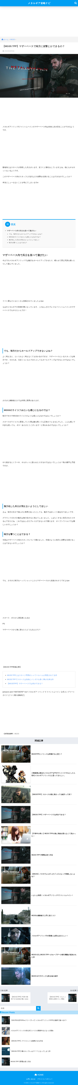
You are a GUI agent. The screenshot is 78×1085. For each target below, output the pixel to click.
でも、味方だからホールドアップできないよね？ (25, 234)
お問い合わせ (30, 1079)
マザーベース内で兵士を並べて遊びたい (21, 231)
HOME (40, 1075)
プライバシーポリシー (45, 1079)
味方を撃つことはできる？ (18, 242)
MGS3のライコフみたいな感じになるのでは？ (25, 237)
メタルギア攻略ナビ (39, 3)
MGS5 (17, 734)
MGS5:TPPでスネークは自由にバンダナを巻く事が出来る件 (30, 679)
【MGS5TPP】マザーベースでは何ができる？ (25, 684)
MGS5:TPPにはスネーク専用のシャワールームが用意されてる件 (32, 675)
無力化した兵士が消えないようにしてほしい (24, 240)
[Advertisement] (39, 21)
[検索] (38, 1008)
